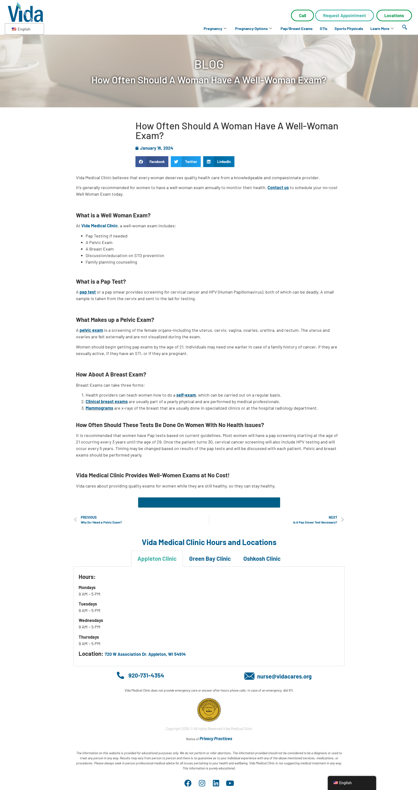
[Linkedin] (216, 783)
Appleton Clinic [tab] (157, 558)
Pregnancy (213, 28)
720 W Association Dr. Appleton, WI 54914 (145, 654)
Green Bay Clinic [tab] (210, 558)
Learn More (379, 28)
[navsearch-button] (405, 27)
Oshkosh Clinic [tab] (262, 558)
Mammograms (99, 408)
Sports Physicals (349, 28)
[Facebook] (188, 783)
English (23, 29)
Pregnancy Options (251, 28)
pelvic (85, 330)
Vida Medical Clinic (99, 225)
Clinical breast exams (107, 401)
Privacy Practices (216, 738)
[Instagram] (202, 783)
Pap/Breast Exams (297, 28)
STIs (323, 28)
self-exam (186, 395)
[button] (152, 161)
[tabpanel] (209, 616)
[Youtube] (230, 783)
